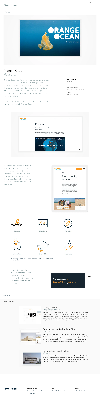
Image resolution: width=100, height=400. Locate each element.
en (90, 2)
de (87, 2)
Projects (7, 12)
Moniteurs (11, 6)
